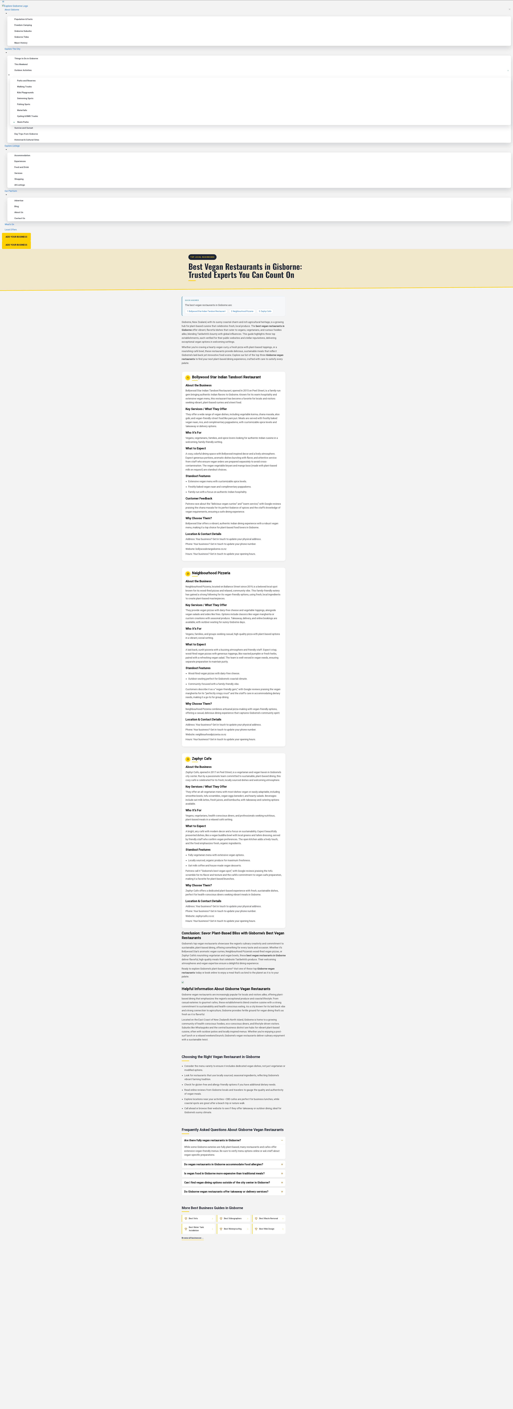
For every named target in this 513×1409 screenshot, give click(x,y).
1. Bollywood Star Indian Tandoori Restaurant (206, 311)
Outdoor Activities (23, 70)
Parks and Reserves (26, 80)
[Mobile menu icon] (256, 2)
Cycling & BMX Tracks (27, 116)
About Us (18, 212)
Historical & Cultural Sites (26, 140)
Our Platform (11, 191)
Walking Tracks (24, 86)
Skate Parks (23, 122)
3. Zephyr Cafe (265, 311)
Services (18, 173)
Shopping (19, 179)
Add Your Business (16, 237)
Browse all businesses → (193, 1238)
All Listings (19, 185)
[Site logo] (15, 5)
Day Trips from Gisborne (26, 134)
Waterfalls (22, 110)
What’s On (9, 224)
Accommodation (22, 155)
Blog (16, 206)
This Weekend (21, 64)
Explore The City (12, 49)
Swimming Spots (25, 98)
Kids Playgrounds (25, 92)
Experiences (20, 161)
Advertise (18, 200)
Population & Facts (23, 19)
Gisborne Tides (21, 37)
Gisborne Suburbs (23, 31)
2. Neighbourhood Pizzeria (242, 311)
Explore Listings (12, 146)
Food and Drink (21, 167)
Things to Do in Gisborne (26, 58)
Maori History (20, 43)
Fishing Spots (23, 104)
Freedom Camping (23, 25)
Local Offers (11, 229)
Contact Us (19, 218)
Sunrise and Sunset (23, 128)
